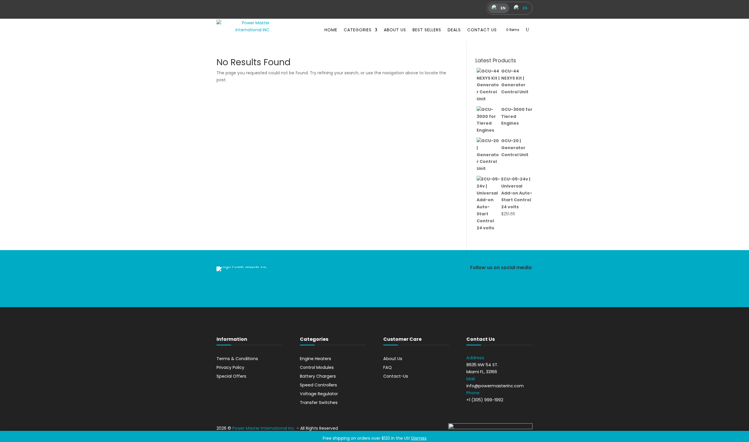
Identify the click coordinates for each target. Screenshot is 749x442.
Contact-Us (395, 376)
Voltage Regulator (319, 394)
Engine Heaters (315, 359)
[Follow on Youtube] (524, 285)
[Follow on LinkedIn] (508, 285)
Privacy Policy (230, 367)
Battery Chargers (318, 376)
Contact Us (482, 30)
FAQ (387, 367)
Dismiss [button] (419, 438)
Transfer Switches (319, 402)
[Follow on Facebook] (475, 285)
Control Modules (317, 367)
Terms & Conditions (237, 359)
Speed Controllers (318, 385)
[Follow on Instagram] (491, 285)
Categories (358, 30)
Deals (454, 30)
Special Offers (231, 376)
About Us (395, 30)
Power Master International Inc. (263, 428)
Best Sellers (427, 30)
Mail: (470, 379)
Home (330, 30)
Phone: (473, 393)
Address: (475, 358)
